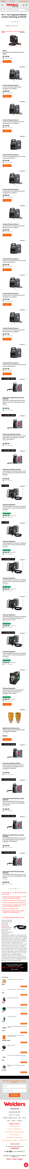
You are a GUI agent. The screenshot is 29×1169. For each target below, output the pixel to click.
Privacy (14, 1159)
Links (8, 1120)
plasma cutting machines (13, 967)
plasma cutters (4, 925)
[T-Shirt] (14, 495)
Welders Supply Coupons (10, 1118)
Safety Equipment (7, 1140)
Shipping (20, 1159)
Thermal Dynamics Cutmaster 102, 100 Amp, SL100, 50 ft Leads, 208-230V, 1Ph (14, 905)
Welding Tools (23, 1140)
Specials (15, 1140)
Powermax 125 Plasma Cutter (10, 908)
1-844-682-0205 (14, 1109)
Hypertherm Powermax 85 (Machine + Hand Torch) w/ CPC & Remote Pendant (14, 897)
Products (17, 1115)
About (24, 1118)
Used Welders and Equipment (14, 1137)
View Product (23, 986)
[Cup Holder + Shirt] (14, 568)
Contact (13, 1120)
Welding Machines (14, 1126)
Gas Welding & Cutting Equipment (14, 1132)
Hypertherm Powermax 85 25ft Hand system (14, 902)
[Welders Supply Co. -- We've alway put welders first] (14, 1104)
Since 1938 (15, 6)
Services (11, 1115)
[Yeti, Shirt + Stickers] (14, 388)
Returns (8, 1159)
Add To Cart (7, 61)
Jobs (20, 1118)
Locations (19, 1120)
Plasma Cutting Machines (14, 1129)
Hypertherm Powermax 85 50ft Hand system (14, 900)
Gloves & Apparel (14, 1134)
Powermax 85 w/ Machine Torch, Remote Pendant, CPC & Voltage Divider (13, 911)
